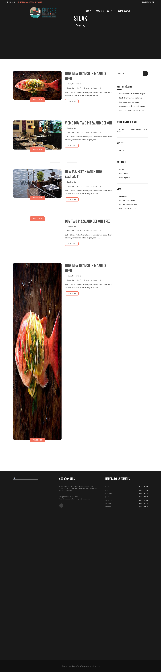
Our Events (76, 84)
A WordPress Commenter (129, 129)
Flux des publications (127, 200)
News (69, 84)
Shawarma (88, 88)
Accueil (89, 11)
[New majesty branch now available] (37, 183)
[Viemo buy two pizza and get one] (37, 134)
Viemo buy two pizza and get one (88, 123)
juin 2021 (122, 150)
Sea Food (80, 88)
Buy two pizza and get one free (87, 221)
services (100, 11)
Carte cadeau (124, 11)
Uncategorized (124, 177)
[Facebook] (156, 2)
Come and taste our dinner (129, 102)
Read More (72, 101)
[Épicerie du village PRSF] (44, 11)
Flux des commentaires (128, 204)
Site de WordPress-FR (127, 209)
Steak (95, 88)
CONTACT (111, 11)
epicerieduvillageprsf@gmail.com (30, 2)
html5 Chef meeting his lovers (130, 98)
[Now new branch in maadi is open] (37, 85)
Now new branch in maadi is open (132, 94)
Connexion (123, 196)
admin (71, 88)
